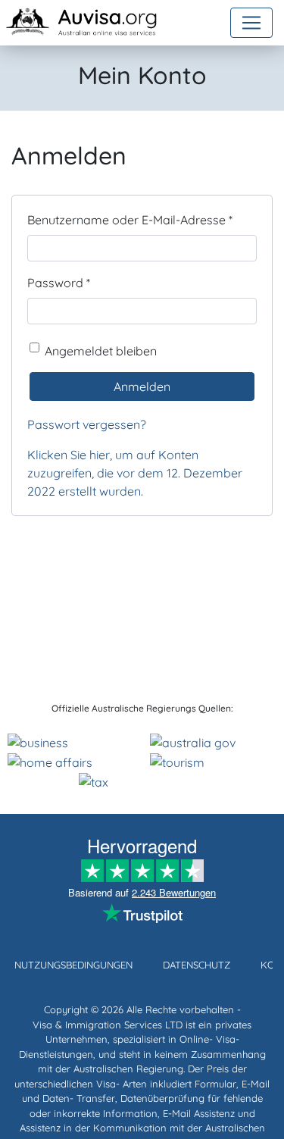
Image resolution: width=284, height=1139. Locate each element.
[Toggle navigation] (251, 23)
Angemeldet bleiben (101, 350)
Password (58, 282)
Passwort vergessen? (86, 424)
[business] (38, 741)
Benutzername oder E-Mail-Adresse (130, 219)
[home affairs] (50, 760)
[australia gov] (193, 741)
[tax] (93, 780)
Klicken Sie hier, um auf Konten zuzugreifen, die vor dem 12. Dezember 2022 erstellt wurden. (134, 473)
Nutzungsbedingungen (73, 965)
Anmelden (142, 386)
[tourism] (177, 760)
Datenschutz (196, 965)
